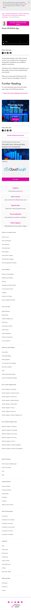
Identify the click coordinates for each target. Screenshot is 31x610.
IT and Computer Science (7, 289)
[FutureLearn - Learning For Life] (15, 605)
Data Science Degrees (7, 367)
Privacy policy (5, 549)
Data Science (5, 322)
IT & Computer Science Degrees (9, 363)
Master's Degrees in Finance (8, 407)
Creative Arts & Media (7, 296)
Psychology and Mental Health (9, 285)
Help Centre (4, 586)
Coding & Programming (7, 337)
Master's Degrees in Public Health (9, 404)
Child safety (4, 583)
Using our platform (6, 486)
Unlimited (4, 501)
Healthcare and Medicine (7, 278)
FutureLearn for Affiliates (7, 534)
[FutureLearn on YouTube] (18, 602)
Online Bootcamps (6, 248)
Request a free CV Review (7, 504)
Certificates (4, 497)
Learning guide (5, 493)
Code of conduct (5, 560)
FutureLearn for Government (8, 527)
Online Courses (5, 237)
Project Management (6, 333)
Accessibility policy (6, 564)
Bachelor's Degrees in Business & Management (12, 448)
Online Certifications (6, 240)
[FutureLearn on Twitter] (15, 602)
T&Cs (3, 546)
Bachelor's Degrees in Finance (8, 441)
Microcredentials (5, 244)
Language (4, 292)
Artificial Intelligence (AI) (7, 318)
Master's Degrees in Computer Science (10, 393)
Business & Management (12, 13)
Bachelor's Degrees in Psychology (9, 430)
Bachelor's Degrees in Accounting (9, 433)
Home (3, 13)
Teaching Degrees (6, 359)
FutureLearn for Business (7, 523)
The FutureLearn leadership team (9, 463)
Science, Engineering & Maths (8, 300)
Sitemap (3, 568)
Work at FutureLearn (6, 467)
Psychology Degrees (6, 355)
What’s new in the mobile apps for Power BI (15, 93)
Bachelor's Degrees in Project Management (11, 445)
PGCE (3, 370)
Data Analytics (5, 315)
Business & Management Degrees (9, 378)
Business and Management (8, 274)
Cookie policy (5, 557)
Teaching (4, 281)
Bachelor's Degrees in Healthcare (9, 426)
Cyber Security (5, 329)
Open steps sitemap (6, 571)
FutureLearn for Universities (8, 519)
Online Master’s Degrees (7, 255)
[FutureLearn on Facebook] (9, 602)
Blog (3, 475)
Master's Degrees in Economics (9, 411)
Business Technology (24, 13)
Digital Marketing (6, 311)
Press (3, 471)
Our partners (5, 516)
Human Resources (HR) (7, 326)
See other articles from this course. (18, 23)
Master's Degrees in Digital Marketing (10, 400)
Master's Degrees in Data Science (9, 396)
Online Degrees (5, 251)
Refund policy (5, 553)
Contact (3, 590)
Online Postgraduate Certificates (9, 262)
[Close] (28, 2)
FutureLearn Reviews (6, 490)
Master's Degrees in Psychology (9, 389)
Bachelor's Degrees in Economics (9, 437)
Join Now (15, 179)
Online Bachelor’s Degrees (8, 259)
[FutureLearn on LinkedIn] (21, 602)
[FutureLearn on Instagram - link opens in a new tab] (12, 602)
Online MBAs (5, 352)
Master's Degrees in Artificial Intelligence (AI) (12, 415)
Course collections (6, 340)
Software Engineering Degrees (8, 374)
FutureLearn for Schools (7, 530)
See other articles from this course (15, 135)
